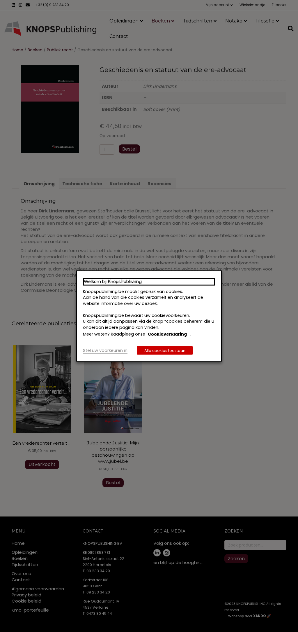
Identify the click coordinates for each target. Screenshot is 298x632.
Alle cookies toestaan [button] (164, 350)
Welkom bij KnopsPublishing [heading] (113, 281)
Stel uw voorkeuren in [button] (105, 350)
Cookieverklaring (167, 334)
